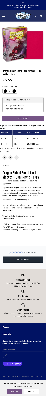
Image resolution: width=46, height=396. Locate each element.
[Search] (35, 15)
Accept (31, 391)
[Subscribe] (43, 349)
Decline (14, 391)
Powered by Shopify (36, 376)
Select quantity (9, 86)
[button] (3, 16)
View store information (14, 109)
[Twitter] (10, 157)
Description (6, 165)
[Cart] (41, 15)
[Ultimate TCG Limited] (23, 15)
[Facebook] (4, 157)
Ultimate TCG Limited (22, 376)
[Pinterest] (16, 157)
